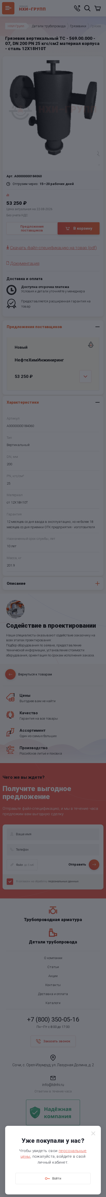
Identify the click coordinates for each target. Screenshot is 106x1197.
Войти (56, 1178)
